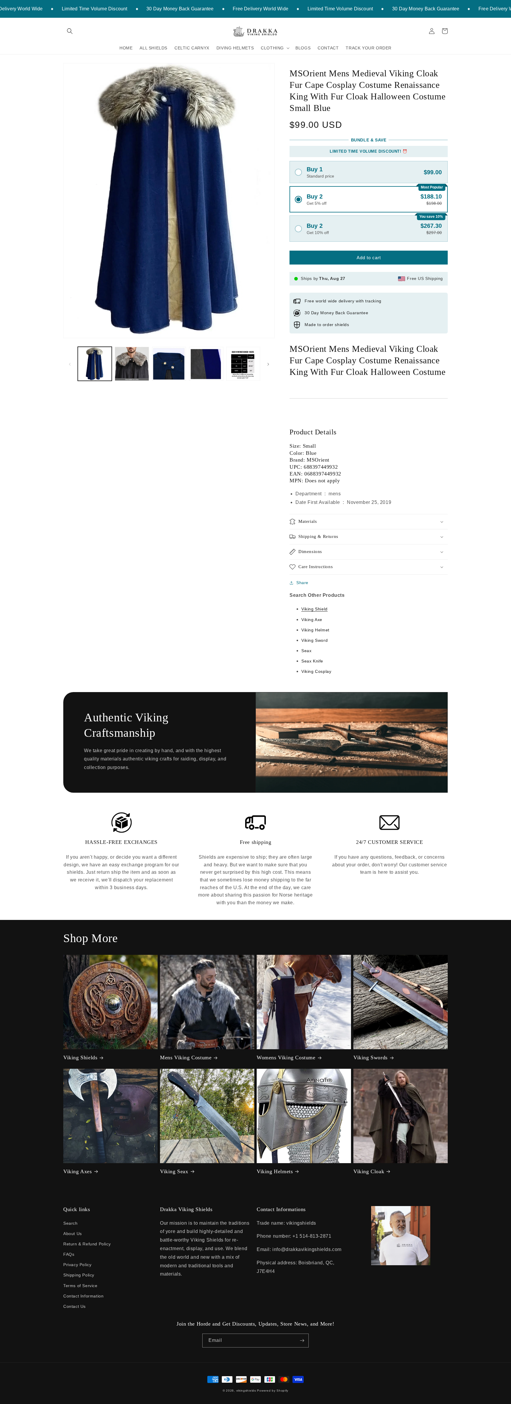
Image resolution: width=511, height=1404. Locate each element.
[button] (69, 31)
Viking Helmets (275, 1171)
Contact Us (74, 1306)
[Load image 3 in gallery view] (169, 364)
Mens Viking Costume (185, 1057)
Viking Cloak (368, 1171)
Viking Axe (311, 619)
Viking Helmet (315, 630)
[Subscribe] (301, 1340)
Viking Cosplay (316, 671)
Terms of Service (80, 1285)
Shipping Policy (78, 1275)
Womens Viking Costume (286, 1057)
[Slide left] (69, 363)
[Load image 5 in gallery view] (243, 364)
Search (70, 1223)
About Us (72, 1233)
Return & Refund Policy (87, 1244)
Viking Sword (314, 640)
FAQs (68, 1254)
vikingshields (246, 1390)
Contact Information (83, 1296)
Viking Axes (77, 1171)
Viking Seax (174, 1171)
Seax (306, 650)
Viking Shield (314, 609)
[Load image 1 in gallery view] (95, 364)
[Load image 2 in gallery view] (132, 364)
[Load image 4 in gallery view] (206, 364)
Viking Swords (370, 1057)
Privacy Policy (77, 1264)
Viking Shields (80, 1057)
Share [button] (302, 582)
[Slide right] (268, 363)
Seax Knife (312, 661)
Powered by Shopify (272, 1390)
